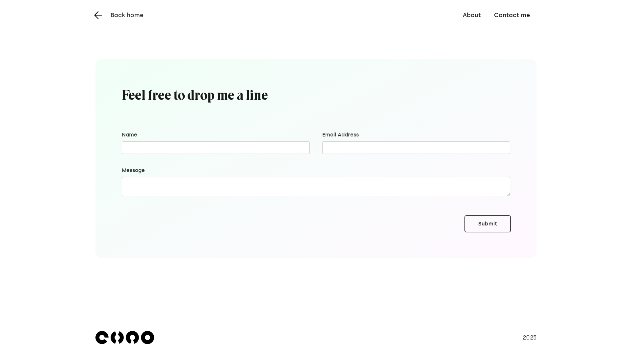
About (472, 15)
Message (133, 170)
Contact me (512, 15)
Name (129, 135)
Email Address (340, 135)
